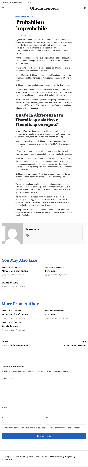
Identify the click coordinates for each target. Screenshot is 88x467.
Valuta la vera (10, 282)
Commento (7, 378)
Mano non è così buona (15, 270)
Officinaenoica (44, 8)
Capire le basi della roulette (24, 16)
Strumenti (51, 270)
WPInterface (7, 459)
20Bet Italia (52, 92)
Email (5, 417)
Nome (5, 407)
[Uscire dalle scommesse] (3, 233)
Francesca (32, 36)
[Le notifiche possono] (85, 233)
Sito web (49, 417)
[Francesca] (12, 233)
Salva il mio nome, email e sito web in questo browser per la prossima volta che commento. (42, 428)
